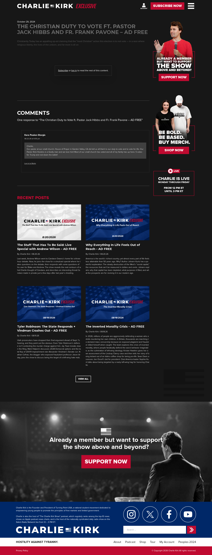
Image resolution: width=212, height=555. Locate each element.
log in (74, 70)
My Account (167, 542)
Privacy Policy (22, 551)
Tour (152, 542)
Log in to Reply (30, 163)
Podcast (130, 542)
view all (83, 379)
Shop (142, 542)
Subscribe (63, 70)
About (117, 542)
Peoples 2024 (187, 542)
